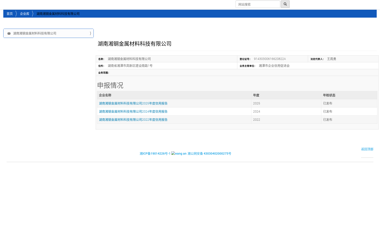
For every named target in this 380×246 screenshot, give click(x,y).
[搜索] (285, 4)
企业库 (24, 13)
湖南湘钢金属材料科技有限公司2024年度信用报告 (133, 111)
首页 (10, 13)
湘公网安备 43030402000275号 (209, 153)
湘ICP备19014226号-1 (155, 153)
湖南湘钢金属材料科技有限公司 (34, 33)
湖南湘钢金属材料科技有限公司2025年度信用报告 (133, 103)
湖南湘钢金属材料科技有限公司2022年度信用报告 (133, 119)
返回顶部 (367, 149)
